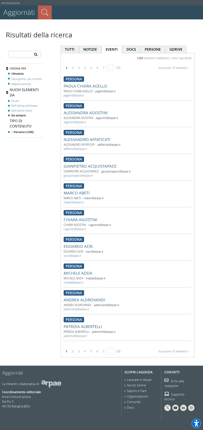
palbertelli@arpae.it (75, 336)
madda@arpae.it (73, 282)
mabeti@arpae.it (74, 202)
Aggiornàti (19, 12)
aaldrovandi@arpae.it (76, 309)
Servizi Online (136, 385)
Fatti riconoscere (10, 3)
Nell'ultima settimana (24, 106)
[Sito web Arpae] (51, 384)
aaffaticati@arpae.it (75, 149)
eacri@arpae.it (72, 256)
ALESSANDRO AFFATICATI (87, 139)
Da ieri (15, 101)
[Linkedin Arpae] (183, 408)
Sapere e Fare (137, 391)
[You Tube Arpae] (175, 408)
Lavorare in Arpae (139, 380)
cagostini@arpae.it (75, 229)
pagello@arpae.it (74, 95)
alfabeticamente (21, 84)
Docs (130, 407)
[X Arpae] (167, 408)
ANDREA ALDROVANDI (84, 300)
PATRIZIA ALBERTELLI (83, 326)
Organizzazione (137, 396)
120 (118, 68)
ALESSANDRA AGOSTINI (86, 112)
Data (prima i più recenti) (26, 79)
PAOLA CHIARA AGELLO (85, 86)
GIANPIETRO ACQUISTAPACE (90, 166)
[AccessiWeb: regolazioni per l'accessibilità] (196, 423)
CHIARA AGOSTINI (80, 219)
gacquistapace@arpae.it (78, 175)
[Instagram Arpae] (191, 408)
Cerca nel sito (45, 12)
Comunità (133, 402)
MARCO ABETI (77, 193)
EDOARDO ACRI (78, 246)
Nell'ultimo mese (21, 110)
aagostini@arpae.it (75, 122)
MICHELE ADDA (78, 273)
